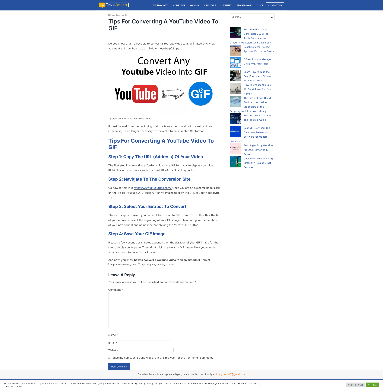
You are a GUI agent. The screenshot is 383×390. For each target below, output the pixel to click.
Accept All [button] (372, 385)
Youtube (169, 264)
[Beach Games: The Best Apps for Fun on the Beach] (235, 51)
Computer (150, 264)
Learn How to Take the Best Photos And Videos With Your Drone (257, 76)
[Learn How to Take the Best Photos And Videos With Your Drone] (235, 76)
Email (112, 342)
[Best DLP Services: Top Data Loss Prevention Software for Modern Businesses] (235, 132)
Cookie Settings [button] (355, 385)
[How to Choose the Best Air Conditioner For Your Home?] (235, 89)
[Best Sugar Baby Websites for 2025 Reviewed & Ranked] (235, 149)
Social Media (121, 15)
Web (134, 264)
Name (113, 335)
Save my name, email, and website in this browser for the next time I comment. (163, 357)
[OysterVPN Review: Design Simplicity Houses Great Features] (235, 162)
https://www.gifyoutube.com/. (153, 187)
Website (160, 264)
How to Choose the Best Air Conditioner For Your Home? (258, 89)
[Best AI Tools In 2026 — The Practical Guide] (235, 119)
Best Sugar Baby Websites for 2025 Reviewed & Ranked (258, 150)
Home (111, 15)
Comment (115, 289)
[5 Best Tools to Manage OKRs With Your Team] (235, 63)
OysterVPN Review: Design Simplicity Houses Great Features (259, 163)
